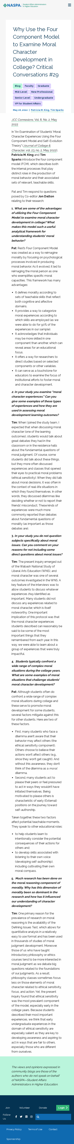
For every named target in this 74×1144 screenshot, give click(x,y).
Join (7, 1107)
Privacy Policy (14, 1129)
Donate (43, 1107)
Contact (53, 1129)
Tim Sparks (57, 110)
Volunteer (24, 1107)
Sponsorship (13, 1139)
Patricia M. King (40, 110)
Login (61, 1108)
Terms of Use (35, 1129)
